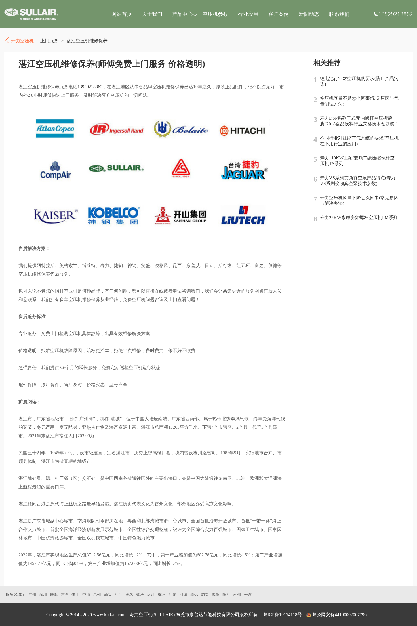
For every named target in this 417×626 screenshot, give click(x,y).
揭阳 (216, 595)
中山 (86, 595)
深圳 (43, 595)
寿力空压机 (31, 14)
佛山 (75, 595)
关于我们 (152, 14)
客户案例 (278, 14)
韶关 (205, 595)
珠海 (54, 595)
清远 (194, 595)
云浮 (248, 595)
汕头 (108, 595)
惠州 (97, 595)
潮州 (237, 595)
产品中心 (182, 14)
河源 (183, 595)
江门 (119, 595)
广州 (32, 595)
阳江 (226, 595)
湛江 (151, 595)
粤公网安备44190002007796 (339, 614)
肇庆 (140, 595)
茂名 (129, 595)
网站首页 (121, 14)
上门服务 (49, 40)
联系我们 (339, 14)
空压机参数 (215, 14)
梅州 (162, 595)
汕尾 (172, 595)
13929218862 (89, 86)
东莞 (65, 595)
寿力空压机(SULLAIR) (152, 614)
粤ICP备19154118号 (282, 614)
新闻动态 (309, 14)
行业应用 (248, 14)
